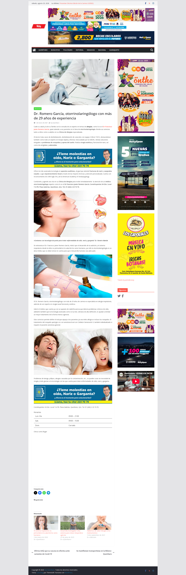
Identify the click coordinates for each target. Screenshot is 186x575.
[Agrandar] (123, 24)
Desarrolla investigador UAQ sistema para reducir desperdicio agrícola (71, 533)
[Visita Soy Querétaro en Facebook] (123, 296)
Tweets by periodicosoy (126, 280)
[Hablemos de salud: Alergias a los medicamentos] (99, 523)
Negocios (91, 50)
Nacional (102, 50)
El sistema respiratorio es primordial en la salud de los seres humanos (45, 533)
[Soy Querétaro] (34, 50)
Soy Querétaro (54, 123)
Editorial (80, 50)
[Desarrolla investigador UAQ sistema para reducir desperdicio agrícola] (72, 523)
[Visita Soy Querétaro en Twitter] (119, 296)
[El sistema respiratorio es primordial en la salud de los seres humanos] (46, 523)
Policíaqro (67, 50)
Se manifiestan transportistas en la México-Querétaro (94, 552)
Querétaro (43, 50)
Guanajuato (114, 50)
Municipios (55, 50)
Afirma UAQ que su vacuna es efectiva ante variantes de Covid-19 (52, 552)
